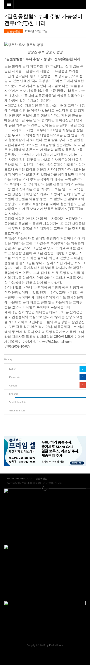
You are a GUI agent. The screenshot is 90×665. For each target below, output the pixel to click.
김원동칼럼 (14, 31)
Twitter (12, 369)
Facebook (14, 377)
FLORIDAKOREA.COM (45, 656)
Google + (14, 385)
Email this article (17, 402)
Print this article (17, 410)
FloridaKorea (56, 645)
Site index (45, 488)
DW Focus (45, 4)
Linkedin (13, 393)
